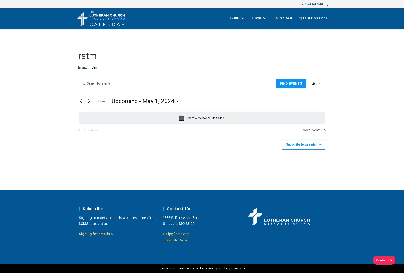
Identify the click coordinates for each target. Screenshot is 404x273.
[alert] (202, 118)
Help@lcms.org (176, 234)
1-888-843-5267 (175, 240)
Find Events (291, 83)
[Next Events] (89, 101)
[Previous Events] (80, 101)
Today (101, 101)
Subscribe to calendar (301, 144)
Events (82, 67)
